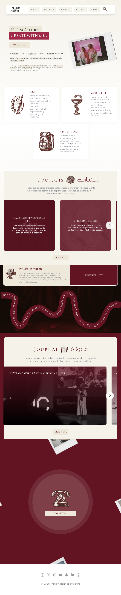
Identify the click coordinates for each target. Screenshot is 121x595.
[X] (48, 575)
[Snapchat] (66, 575)
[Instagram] (42, 575)
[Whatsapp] (78, 575)
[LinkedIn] (72, 575)
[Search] (105, 9)
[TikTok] (54, 575)
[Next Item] (110, 225)
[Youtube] (60, 575)
